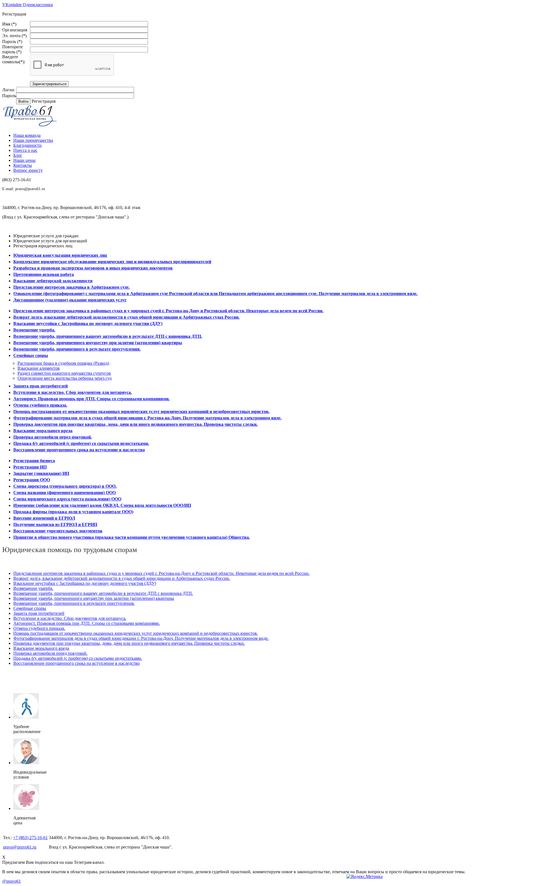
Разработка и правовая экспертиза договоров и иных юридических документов (93, 268)
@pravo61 (11, 881)
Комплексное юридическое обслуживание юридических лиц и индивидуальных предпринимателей (112, 261)
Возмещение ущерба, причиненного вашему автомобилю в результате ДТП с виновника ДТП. (107, 336)
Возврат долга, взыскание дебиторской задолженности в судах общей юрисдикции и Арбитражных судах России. (126, 317)
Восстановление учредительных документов (57, 530)
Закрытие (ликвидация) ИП (41, 473)
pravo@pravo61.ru (30, 189)
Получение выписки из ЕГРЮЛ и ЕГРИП (55, 524)
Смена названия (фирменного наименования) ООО (64, 492)
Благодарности (27, 145)
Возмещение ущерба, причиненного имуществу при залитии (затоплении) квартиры (97, 342)
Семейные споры (30, 355)
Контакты (22, 165)
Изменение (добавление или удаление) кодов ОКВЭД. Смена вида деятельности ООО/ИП (102, 505)
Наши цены (24, 160)
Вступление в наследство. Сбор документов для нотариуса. (72, 392)
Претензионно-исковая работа (43, 274)
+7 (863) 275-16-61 (30, 837)
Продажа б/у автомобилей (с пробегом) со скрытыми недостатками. (81, 443)
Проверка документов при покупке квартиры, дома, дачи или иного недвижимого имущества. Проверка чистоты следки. (135, 424)
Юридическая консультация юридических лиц (60, 255)
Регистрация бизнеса (34, 460)
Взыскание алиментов (38, 368)
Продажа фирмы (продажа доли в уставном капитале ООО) (73, 511)
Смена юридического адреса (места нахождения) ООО (67, 499)
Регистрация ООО (31, 479)
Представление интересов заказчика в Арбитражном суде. (71, 287)
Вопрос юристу (28, 170)
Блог (17, 155)
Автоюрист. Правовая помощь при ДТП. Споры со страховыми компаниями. (91, 398)
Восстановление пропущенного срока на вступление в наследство (79, 449)
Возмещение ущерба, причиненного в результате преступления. (77, 349)
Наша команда (27, 135)
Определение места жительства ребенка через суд (64, 378)
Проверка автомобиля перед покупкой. (52, 437)
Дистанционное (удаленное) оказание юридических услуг (70, 300)
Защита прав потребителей (40, 386)
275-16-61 (16, 179)
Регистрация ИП (30, 467)
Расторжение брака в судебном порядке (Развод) (63, 363)
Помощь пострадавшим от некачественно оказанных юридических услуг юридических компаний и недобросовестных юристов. (141, 411)
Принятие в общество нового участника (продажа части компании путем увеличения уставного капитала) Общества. (131, 537)
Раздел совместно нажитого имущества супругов (64, 373)
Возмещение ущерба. (34, 330)
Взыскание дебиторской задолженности (52, 280)
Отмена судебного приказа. (40, 405)
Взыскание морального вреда (42, 430)
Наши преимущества (33, 140)
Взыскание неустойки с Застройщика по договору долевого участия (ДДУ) (87, 323)
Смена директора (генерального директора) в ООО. (65, 486)
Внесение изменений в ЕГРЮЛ (44, 518)
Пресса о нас (25, 150)
